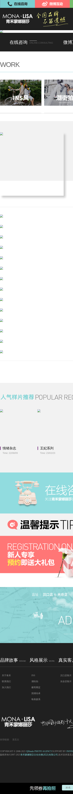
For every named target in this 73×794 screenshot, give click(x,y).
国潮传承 (35, 693)
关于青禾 (6, 675)
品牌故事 (13, 660)
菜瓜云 (15, 739)
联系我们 (6, 681)
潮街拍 (34, 681)
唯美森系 (35, 699)
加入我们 (6, 687)
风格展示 (42, 660)
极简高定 (35, 687)
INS (33, 675)
